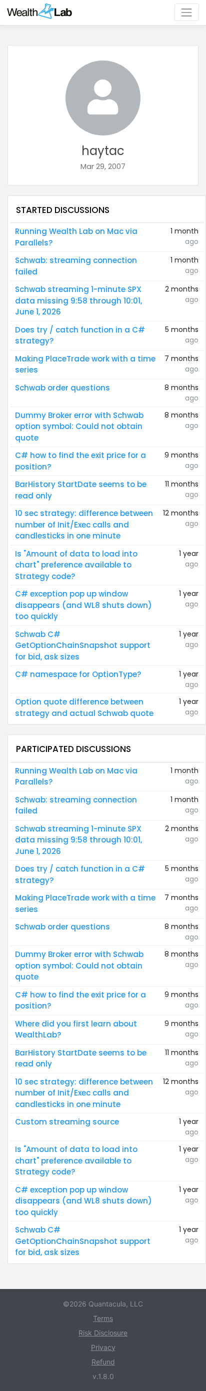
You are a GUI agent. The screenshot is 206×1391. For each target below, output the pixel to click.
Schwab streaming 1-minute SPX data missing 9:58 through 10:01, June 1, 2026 (78, 300)
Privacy (103, 1347)
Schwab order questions (62, 387)
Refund (103, 1362)
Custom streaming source (67, 1121)
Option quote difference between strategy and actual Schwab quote (84, 707)
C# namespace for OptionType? (78, 674)
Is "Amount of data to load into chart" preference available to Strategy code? (76, 565)
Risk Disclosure (103, 1332)
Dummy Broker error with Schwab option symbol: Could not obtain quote (79, 426)
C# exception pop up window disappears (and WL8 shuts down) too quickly (83, 605)
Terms (103, 1318)
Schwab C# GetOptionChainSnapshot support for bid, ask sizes (82, 645)
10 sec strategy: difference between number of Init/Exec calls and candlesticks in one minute (84, 524)
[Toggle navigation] (186, 12)
